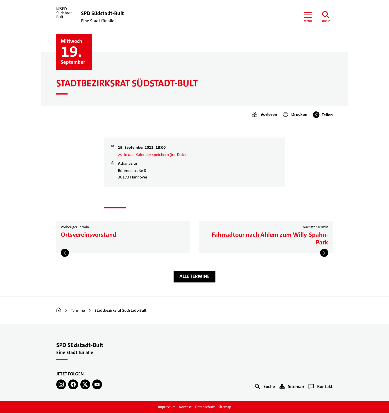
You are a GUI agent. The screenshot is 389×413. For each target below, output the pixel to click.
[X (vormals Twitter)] (85, 384)
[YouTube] (97, 384)
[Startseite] (58, 310)
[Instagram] (61, 384)
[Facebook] (73, 384)
